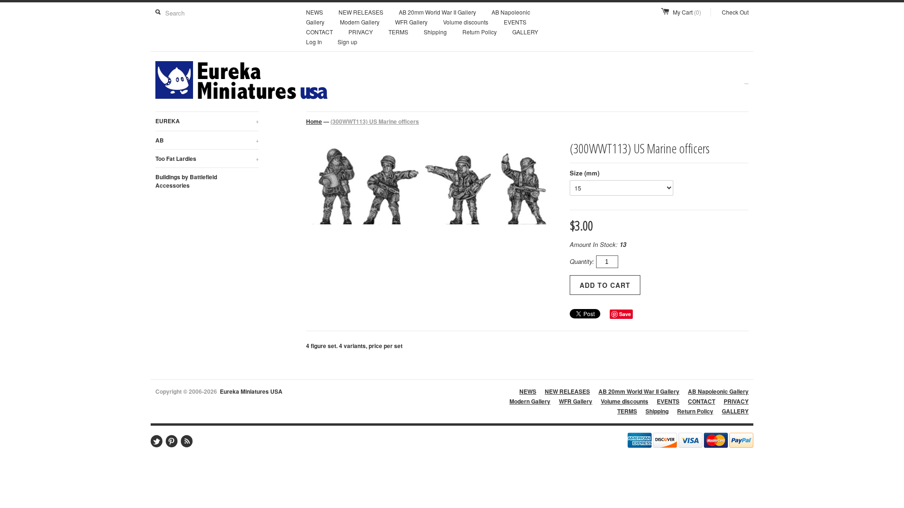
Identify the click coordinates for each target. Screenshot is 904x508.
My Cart (687, 12)
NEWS (314, 12)
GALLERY (525, 32)
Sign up (347, 42)
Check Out (735, 12)
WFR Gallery (411, 22)
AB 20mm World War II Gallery (437, 12)
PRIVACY (360, 32)
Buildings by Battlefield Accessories (186, 181)
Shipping (435, 32)
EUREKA (207, 121)
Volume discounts (465, 22)
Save (625, 314)
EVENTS (515, 22)
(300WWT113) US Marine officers (375, 121)
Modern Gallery (359, 22)
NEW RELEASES (361, 12)
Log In (314, 42)
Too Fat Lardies (207, 158)
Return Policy (479, 32)
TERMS (398, 32)
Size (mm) (584, 172)
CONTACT (319, 32)
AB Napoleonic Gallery (718, 391)
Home (314, 121)
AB (207, 140)
